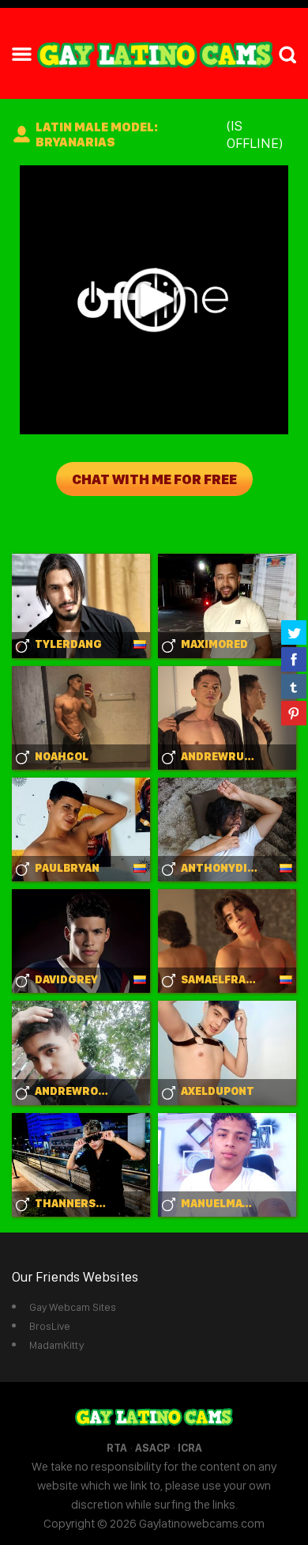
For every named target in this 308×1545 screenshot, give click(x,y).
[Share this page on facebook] (293, 659)
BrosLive (49, 1326)
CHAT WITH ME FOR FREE (154, 479)
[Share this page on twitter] (293, 632)
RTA (117, 1447)
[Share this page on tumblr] (293, 686)
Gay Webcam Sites (72, 1307)
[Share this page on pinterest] (293, 712)
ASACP (152, 1447)
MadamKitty (56, 1345)
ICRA (190, 1447)
